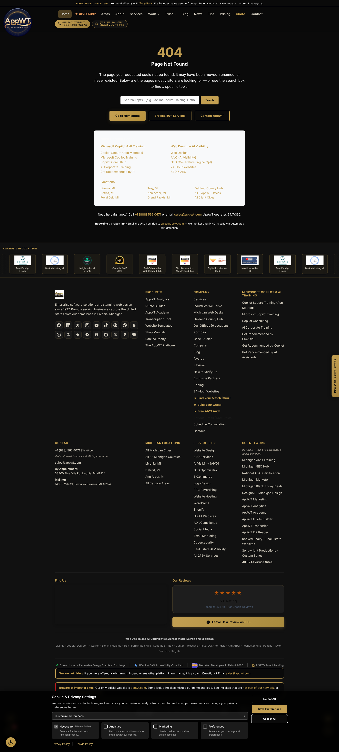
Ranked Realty (155, 339)
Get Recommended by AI (117, 172)
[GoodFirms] (78, 335)
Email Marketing (205, 536)
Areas (105, 14)
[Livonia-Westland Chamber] (115, 335)
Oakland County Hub (209, 188)
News (198, 14)
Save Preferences (269, 708)
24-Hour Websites (183, 167)
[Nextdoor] (87, 335)
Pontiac (267, 645)
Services (136, 14)
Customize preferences (150, 716)
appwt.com (138, 687)
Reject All (269, 698)
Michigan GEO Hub (255, 466)
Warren (95, 645)
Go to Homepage (127, 116)
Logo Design (202, 483)
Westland (192, 645)
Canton (180, 645)
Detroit (71, 645)
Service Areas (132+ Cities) (213, 418)
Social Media (203, 529)
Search (209, 100)
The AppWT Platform (160, 345)
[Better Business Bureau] (59, 335)
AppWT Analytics (157, 299)
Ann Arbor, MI (157, 193)
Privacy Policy (61, 744)
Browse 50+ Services (170, 116)
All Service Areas (157, 483)
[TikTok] (106, 325)
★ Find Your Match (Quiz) (212, 398)
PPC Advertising (205, 490)
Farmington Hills (141, 645)
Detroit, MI (107, 193)
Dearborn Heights (169, 651)
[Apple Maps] (125, 335)
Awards (199, 358)
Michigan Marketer (255, 479)
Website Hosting (205, 496)
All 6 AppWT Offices (208, 193)
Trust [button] (169, 14)
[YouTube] (96, 325)
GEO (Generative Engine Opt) (191, 162)
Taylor (278, 645)
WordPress (201, 503)
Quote (240, 14)
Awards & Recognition (20, 248)
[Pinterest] (115, 325)
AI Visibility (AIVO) (206, 463)
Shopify (199, 509)
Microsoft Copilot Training (118, 157)
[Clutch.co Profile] (125, 325)
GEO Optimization (206, 470)
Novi (170, 645)
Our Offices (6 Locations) (212, 325)
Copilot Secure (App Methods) (121, 153)
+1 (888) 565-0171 (148, 214)
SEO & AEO (178, 172)
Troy (126, 645)
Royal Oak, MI (109, 197)
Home (64, 14)
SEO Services (203, 457)
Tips (211, 14)
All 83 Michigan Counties (162, 457)
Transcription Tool (158, 319)
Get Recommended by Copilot (263, 345)
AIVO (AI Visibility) (183, 157)
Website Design (205, 450)
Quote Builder (155, 306)
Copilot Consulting (113, 162)
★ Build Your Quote (207, 405)
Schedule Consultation (210, 424)
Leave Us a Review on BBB (231, 622)
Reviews (200, 365)
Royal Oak (206, 645)
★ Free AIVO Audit (207, 411)
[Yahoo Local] (134, 335)
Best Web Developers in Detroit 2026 (221, 665)
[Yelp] (134, 325)
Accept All (269, 718)
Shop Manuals (155, 332)
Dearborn (82, 645)
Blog (185, 14)
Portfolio (200, 332)
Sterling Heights (111, 645)
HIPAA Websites (205, 516)
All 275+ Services (206, 555)
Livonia (60, 645)
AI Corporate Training (115, 167)
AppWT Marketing (254, 499)
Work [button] (152, 14)
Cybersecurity (204, 542)
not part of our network (258, 687)
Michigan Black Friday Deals (262, 486)
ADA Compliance (205, 523)
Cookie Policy (84, 744)
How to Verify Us (205, 372)
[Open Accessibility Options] (11, 742)
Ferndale (220, 645)
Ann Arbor (234, 645)
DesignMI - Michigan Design (262, 493)
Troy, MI (153, 188)
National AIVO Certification (261, 473)
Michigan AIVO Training (258, 460)
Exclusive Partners (207, 378)
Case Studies (203, 339)
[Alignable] (96, 335)
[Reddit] (106, 335)
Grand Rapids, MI (159, 197)
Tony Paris (146, 3)
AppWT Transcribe (255, 526)
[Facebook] (59, 325)
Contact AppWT (212, 116)
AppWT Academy (157, 312)
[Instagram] (87, 325)
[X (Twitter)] (78, 325)
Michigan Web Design (209, 312)
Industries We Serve (208, 306)
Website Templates (158, 325)
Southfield (159, 645)
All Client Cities (204, 197)
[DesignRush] (68, 335)
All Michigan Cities (158, 450)
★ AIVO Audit (85, 14)
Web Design (179, 153)
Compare (200, 345)
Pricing (225, 14)
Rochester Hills (252, 645)
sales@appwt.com (188, 214)
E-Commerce (203, 476)
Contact (256, 14)
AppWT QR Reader (255, 532)
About (119, 14)
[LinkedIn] (68, 325)
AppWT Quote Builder (257, 519)
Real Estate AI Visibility (210, 549)
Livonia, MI (107, 188)
